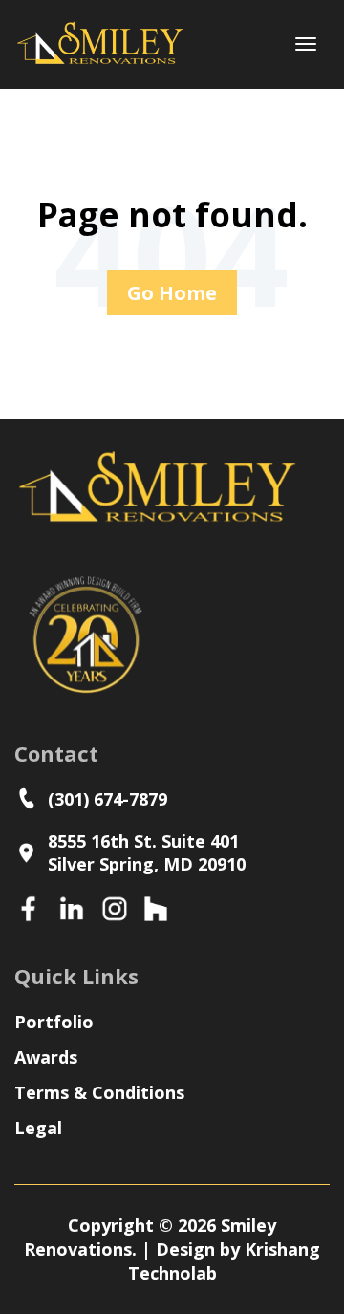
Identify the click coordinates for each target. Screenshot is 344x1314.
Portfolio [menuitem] (54, 1021)
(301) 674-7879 (112, 798)
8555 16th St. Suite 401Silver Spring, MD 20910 (147, 852)
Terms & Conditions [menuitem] (99, 1092)
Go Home (172, 293)
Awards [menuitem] (45, 1056)
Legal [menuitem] (38, 1127)
